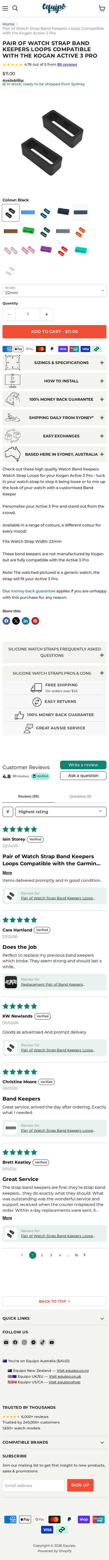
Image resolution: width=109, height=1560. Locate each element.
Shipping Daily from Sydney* (61, 417)
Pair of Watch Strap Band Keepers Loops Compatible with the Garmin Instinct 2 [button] (57, 898)
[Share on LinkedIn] (25, 621)
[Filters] (8, 812)
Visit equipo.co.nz (73, 1370)
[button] (11, 896)
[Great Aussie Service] (54, 729)
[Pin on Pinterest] (35, 621)
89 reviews (67, 64)
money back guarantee (33, 591)
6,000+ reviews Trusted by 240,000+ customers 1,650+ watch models (31, 1422)
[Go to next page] (86, 1255)
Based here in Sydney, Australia (61, 454)
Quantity (10, 303)
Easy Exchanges (61, 436)
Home (8, 24)
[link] (54, 64)
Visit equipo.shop (64, 1382)
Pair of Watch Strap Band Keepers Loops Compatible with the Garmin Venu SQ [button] (57, 1130)
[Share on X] (16, 621)
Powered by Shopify (54, 1551)
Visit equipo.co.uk (65, 1376)
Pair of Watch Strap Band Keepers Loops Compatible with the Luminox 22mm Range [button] (60, 1236)
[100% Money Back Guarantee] (54, 716)
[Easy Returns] (54, 703)
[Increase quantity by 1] (46, 314)
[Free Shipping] (54, 688)
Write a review (83, 764)
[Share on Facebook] (6, 621)
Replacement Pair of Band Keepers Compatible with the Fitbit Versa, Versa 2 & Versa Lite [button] (59, 984)
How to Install (61, 381)
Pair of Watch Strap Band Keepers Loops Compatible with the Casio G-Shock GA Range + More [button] (57, 1050)
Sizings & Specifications (61, 362)
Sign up (80, 1485)
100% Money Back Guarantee (61, 399)
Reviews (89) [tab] (28, 796)
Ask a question (83, 775)
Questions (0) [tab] (81, 796)
